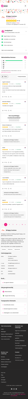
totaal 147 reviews (10, 23)
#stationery (10, 249)
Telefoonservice (18, 348)
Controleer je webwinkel (20, 345)
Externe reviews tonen (6, 361)
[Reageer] (8, 97)
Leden (2, 329)
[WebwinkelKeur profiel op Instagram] (14, 389)
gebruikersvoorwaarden (6, 72)
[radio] (7, 21)
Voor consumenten (5, 339)
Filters (5, 76)
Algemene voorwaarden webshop (20, 332)
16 (22, 224)
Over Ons (3, 372)
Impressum (3, 382)
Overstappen (4, 366)
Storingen (3, 379)
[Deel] (10, 97)
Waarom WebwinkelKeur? (7, 334)
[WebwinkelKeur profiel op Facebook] (11, 389)
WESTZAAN (14, 260)
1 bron (17, 23)
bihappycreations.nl (10, 17)
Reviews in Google (5, 359)
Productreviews (22, 76)
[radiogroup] (11, 21)
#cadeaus (4, 249)
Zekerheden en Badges (6, 336)
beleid (17, 394)
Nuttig (5, 96)
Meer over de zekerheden (7, 50)
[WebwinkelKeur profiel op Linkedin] (16, 389)
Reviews (3, 356)
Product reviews (4, 364)
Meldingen (3, 331)
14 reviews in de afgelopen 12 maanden (15, 24)
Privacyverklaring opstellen (19, 337)
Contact (3, 377)
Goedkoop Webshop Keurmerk (19, 342)
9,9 (18, 21)
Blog (2, 375)
